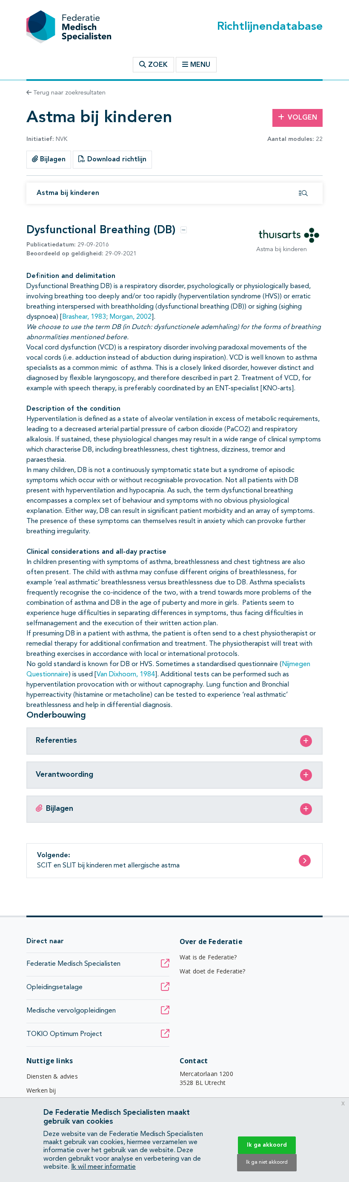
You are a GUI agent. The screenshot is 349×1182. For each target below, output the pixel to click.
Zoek (157, 65)
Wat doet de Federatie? (213, 971)
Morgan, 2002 (130, 317)
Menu (200, 65)
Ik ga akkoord (267, 1145)
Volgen (302, 117)
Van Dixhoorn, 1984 (126, 674)
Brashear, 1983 (84, 317)
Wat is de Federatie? (208, 957)
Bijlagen (52, 159)
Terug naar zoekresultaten (68, 93)
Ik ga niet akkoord (267, 1162)
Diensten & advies (52, 1076)
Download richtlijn (115, 159)
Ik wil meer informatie (103, 1167)
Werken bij (41, 1090)
